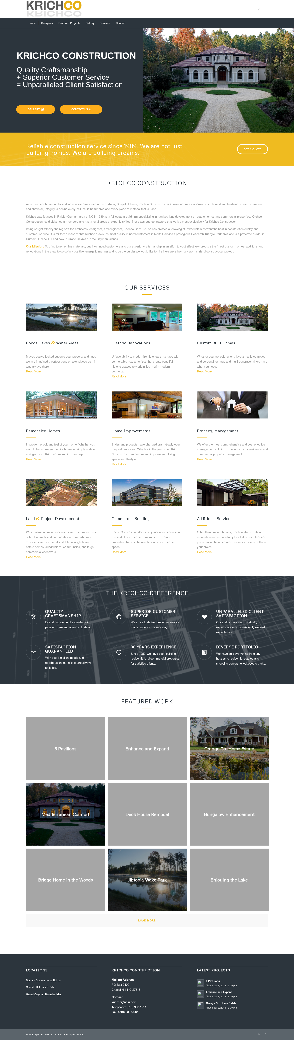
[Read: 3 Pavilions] (200, 983)
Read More (33, 371)
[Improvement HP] (147, 404)
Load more (147, 920)
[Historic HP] (147, 317)
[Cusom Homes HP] (232, 317)
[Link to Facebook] (265, 9)
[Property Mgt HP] (232, 404)
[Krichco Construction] (54, 9)
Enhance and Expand (219, 992)
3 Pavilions (213, 981)
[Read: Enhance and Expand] (200, 994)
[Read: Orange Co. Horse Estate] (200, 1005)
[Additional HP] (232, 492)
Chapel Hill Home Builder (40, 987)
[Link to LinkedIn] (259, 9)
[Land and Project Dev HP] (61, 492)
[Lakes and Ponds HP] (61, 317)
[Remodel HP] (61, 404)
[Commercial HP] (147, 492)
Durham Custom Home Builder (43, 980)
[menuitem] (32, 23)
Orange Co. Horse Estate (221, 1003)
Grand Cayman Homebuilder (43, 994)
